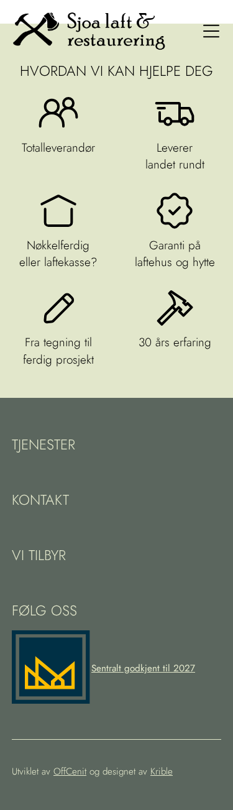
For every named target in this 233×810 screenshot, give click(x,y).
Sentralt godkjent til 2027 (143, 668)
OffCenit (69, 771)
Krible (161, 771)
